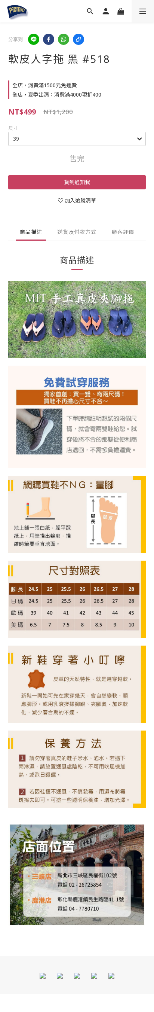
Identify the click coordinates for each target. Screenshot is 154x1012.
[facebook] (48, 39)
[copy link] (78, 39)
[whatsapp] (63, 39)
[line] (33, 39)
